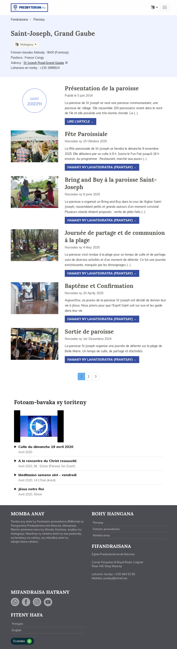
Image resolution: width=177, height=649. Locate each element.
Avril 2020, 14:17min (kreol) (47, 477)
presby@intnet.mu (115, 578)
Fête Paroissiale (86, 134)
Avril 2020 (45, 449)
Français (17, 623)
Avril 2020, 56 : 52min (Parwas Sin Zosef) (47, 463)
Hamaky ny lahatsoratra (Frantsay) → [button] (102, 167)
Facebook (26, 602)
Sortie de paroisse (89, 331)
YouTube (48, 602)
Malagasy (26, 44)
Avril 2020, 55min (31, 491)
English (16, 630)
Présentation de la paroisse (102, 88)
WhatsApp (15, 602)
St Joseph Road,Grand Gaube (44, 63)
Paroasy (98, 522)
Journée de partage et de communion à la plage (115, 236)
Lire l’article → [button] (80, 121)
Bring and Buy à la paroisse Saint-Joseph (111, 183)
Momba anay (101, 535)
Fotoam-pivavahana (106, 529)
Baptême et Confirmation (99, 285)
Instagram (37, 602)
